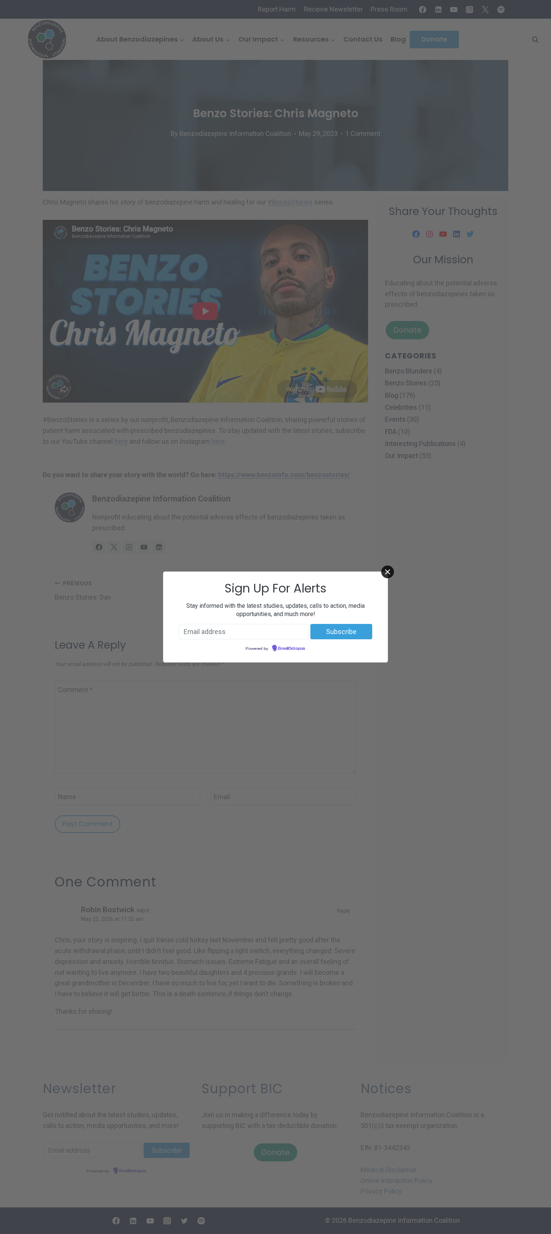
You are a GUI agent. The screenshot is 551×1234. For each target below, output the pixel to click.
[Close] (387, 572)
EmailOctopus (291, 649)
